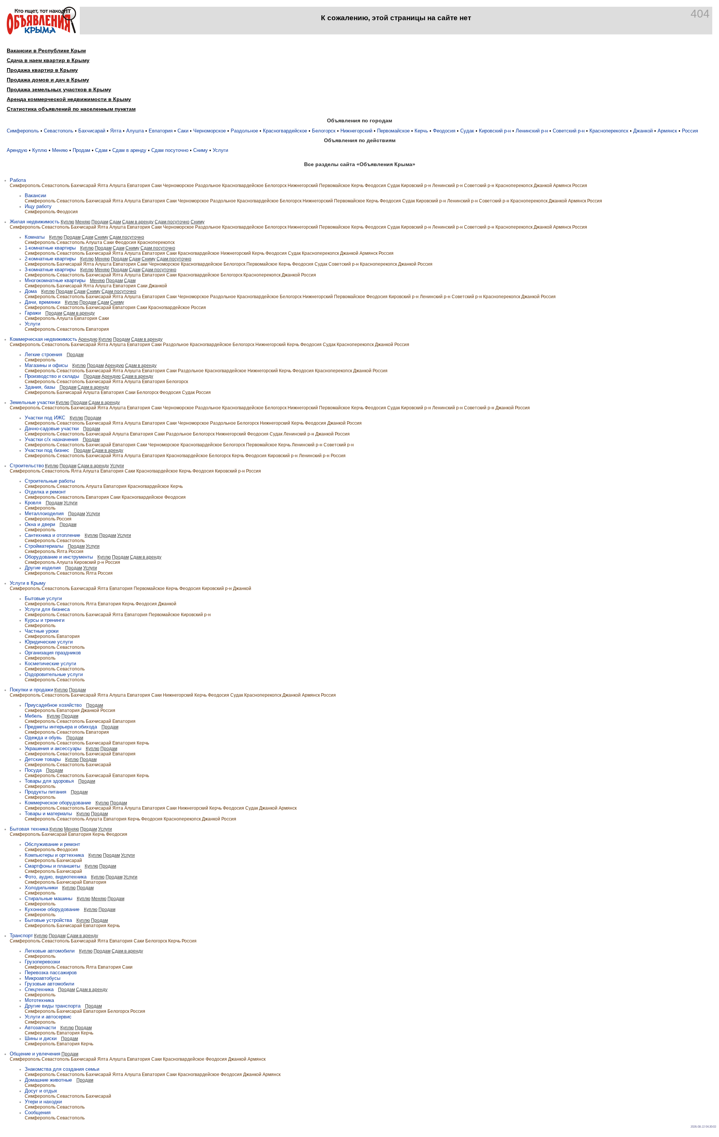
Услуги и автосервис (48, 1017)
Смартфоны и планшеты (52, 866)
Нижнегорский (356, 131)
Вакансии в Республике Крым (46, 51)
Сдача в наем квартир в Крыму (48, 60)
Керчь (421, 131)
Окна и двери (40, 524)
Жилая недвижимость (35, 221)
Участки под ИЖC (45, 418)
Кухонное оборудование (52, 909)
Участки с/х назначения (51, 439)
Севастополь (58, 131)
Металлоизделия (44, 513)
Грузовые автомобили (49, 984)
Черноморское (209, 131)
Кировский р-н (495, 131)
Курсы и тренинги (44, 620)
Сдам (101, 150)
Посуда (33, 770)
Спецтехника (39, 989)
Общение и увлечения (35, 1054)
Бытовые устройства (48, 920)
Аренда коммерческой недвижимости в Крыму (69, 99)
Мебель (33, 716)
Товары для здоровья (49, 781)
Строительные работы (50, 481)
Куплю (39, 150)
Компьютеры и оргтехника (54, 855)
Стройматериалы (44, 546)
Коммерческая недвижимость (43, 339)
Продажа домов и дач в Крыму (48, 80)
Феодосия (444, 131)
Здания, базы (40, 387)
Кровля (33, 502)
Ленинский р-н (532, 131)
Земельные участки (32, 402)
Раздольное (244, 131)
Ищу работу (38, 206)
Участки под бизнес (47, 450)
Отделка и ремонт (45, 492)
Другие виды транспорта (53, 1006)
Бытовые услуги (43, 598)
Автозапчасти (40, 1027)
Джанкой (643, 131)
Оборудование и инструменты (59, 557)
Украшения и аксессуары (53, 748)
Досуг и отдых (41, 1091)
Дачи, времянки (42, 302)
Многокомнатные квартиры (55, 280)
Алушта (135, 131)
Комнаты (35, 237)
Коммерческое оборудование (58, 803)
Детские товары (43, 759)
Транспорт (21, 935)
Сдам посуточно (169, 150)
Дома (31, 291)
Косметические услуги (50, 663)
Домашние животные (48, 1080)
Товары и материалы (48, 813)
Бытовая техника (29, 829)
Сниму (200, 150)
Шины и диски (41, 1038)
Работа (18, 180)
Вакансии (35, 195)
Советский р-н (569, 131)
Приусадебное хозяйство (53, 705)
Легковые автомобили (50, 951)
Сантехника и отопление (52, 535)
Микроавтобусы (42, 978)
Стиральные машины (48, 898)
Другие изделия (43, 568)
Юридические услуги (49, 642)
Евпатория (161, 131)
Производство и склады (52, 376)
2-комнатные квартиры (50, 259)
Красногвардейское (285, 131)
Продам (81, 150)
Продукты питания (45, 792)
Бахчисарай (91, 131)
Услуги (220, 150)
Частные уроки (41, 631)
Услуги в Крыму (28, 583)
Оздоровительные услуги (54, 674)
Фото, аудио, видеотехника (56, 877)
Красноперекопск (608, 131)
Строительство (27, 465)
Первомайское (393, 131)
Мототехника (39, 1000)
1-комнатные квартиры (50, 248)
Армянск (667, 131)
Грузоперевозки (42, 962)
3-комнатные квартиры (50, 269)
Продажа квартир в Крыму (42, 70)
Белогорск (324, 131)
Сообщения (38, 1112)
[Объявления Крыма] (41, 33)
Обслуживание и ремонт (52, 844)
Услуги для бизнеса (47, 609)
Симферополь (23, 131)
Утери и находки (43, 1101)
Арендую (17, 150)
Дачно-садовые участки (52, 428)
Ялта (115, 131)
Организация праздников (53, 652)
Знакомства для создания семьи (62, 1069)
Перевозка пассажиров (51, 972)
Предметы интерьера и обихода (61, 727)
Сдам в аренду (129, 150)
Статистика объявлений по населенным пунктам (71, 109)
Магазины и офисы (46, 365)
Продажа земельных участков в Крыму (59, 89)
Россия (690, 131)
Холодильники (41, 887)
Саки (183, 131)
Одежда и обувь (43, 737)
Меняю (60, 150)
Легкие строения (43, 354)
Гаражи (33, 313)
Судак (467, 131)
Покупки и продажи (31, 690)
